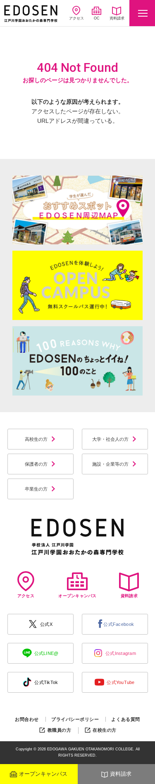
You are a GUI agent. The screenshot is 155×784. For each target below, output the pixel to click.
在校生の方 (105, 730)
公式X (46, 624)
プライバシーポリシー (75, 719)
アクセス (76, 18)
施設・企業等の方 (110, 464)
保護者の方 (36, 464)
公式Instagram (120, 653)
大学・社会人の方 (110, 439)
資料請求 (117, 18)
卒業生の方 (36, 488)
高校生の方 (36, 439)
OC (97, 18)
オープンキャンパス (43, 774)
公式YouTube (120, 682)
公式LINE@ (46, 653)
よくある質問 (125, 719)
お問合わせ (27, 719)
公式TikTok (46, 682)
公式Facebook (118, 624)
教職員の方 (59, 730)
